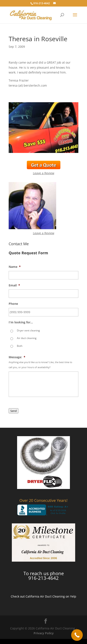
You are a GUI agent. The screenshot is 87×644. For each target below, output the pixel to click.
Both (19, 346)
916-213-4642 (41, 3)
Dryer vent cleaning (28, 330)
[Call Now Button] (77, 635)
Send (13, 411)
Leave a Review (43, 173)
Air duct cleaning (27, 338)
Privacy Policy (44, 633)
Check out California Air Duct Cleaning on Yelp (43, 596)
